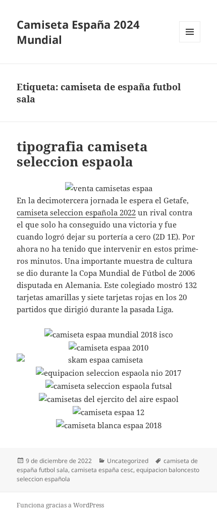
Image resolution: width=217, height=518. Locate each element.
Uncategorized (127, 460)
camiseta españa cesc (102, 470)
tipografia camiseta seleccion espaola (82, 153)
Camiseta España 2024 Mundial (78, 32)
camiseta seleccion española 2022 (76, 212)
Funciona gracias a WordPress (60, 505)
